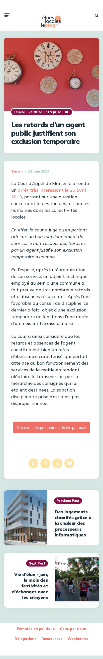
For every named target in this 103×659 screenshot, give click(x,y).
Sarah (17, 171)
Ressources (52, 638)
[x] (33, 463)
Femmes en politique (36, 628)
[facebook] (45, 463)
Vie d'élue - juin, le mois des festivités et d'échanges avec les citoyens (30, 586)
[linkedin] (57, 463)
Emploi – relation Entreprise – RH (42, 112)
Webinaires (78, 638)
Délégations (25, 638)
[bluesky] (69, 463)
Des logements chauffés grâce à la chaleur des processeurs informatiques (73, 523)
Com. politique (73, 628)
